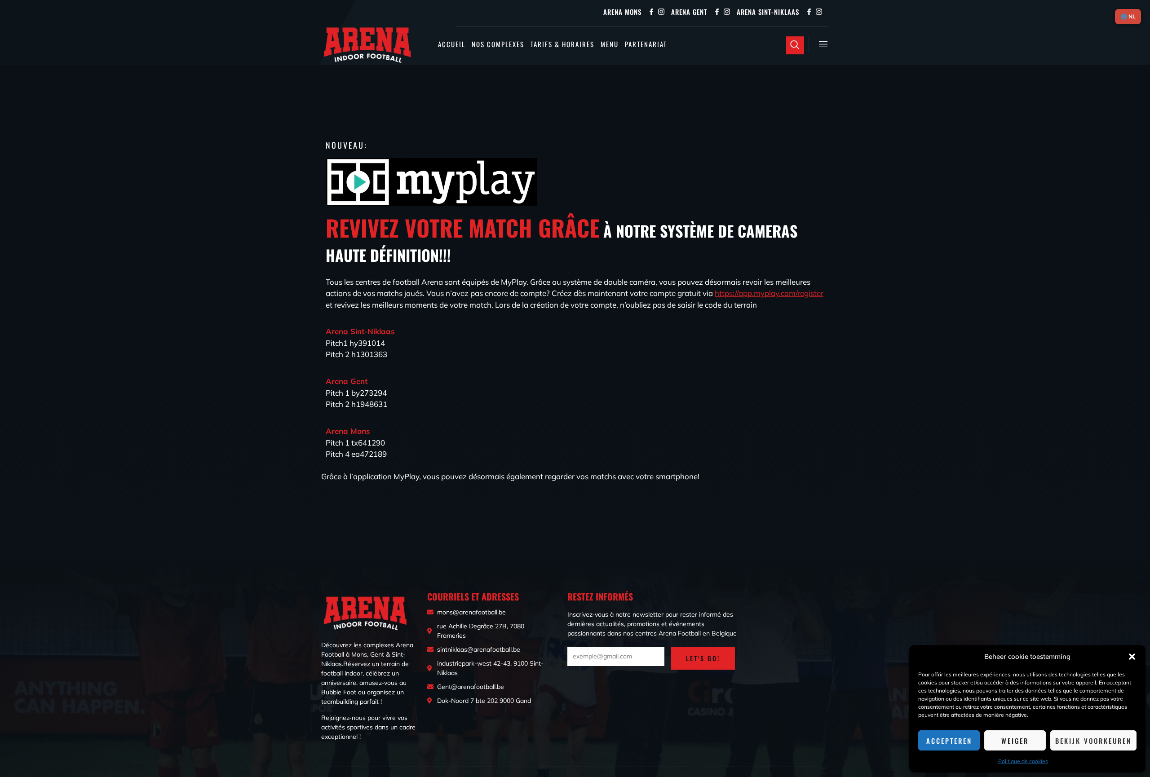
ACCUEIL (451, 44)
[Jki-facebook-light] (651, 12)
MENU (610, 44)
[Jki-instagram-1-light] (661, 12)
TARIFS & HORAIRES (562, 44)
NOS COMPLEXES (498, 44)
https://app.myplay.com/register (769, 293)
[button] (1132, 656)
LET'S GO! (703, 658)
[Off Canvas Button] (819, 44)
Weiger (1015, 741)
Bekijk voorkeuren (1093, 741)
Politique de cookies (1023, 761)
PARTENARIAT (646, 44)
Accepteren (949, 741)
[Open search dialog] (795, 45)
